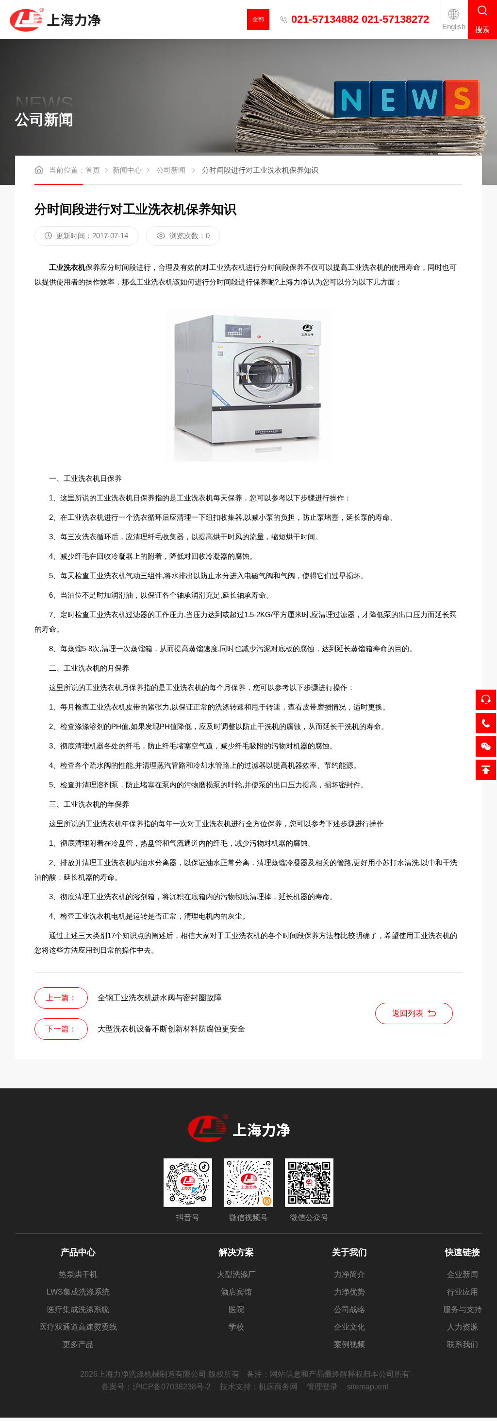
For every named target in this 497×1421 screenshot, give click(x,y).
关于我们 (349, 1252)
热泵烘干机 (78, 1274)
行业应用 (462, 1292)
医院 (236, 1309)
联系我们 (462, 1344)
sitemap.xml (367, 1387)
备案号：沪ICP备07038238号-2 (156, 1387)
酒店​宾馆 (236, 1292)
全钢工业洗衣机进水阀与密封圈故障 (160, 998)
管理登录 (322, 1387)
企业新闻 (462, 1274)
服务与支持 (462, 1309)
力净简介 (349, 1274)
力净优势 (349, 1292)
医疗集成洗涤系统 (78, 1309)
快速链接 (462, 1252)
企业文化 (349, 1327)
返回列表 (407, 1013)
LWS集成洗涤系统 (78, 1292)
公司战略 (349, 1309)
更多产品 (78, 1344)
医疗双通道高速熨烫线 (78, 1327)
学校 (236, 1327)
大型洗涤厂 (236, 1274)
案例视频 (349, 1344)
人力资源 (462, 1327)
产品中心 (78, 1252)
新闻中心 (127, 170)
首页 (92, 170)
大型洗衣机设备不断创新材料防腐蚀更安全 (171, 1029)
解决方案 (236, 1252)
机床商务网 (278, 1387)
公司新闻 (170, 170)
